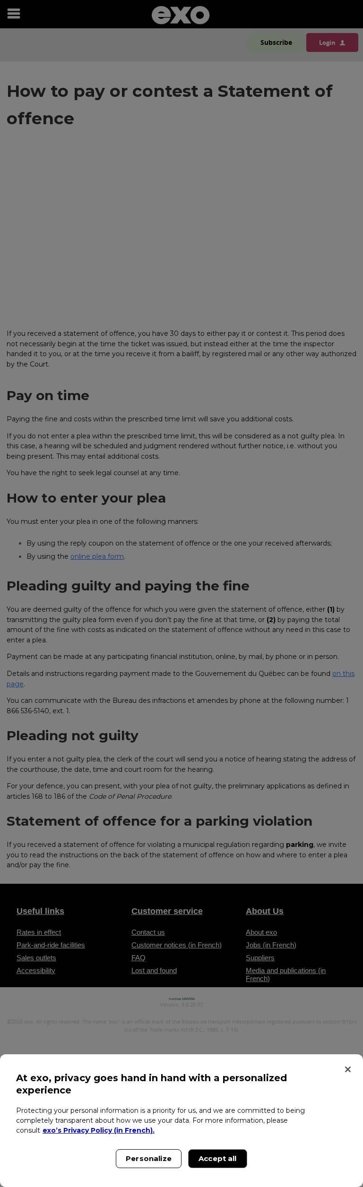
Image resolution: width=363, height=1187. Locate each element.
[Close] (347, 1069)
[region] (181, 1120)
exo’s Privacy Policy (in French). (99, 1130)
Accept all (218, 1158)
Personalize (149, 1158)
